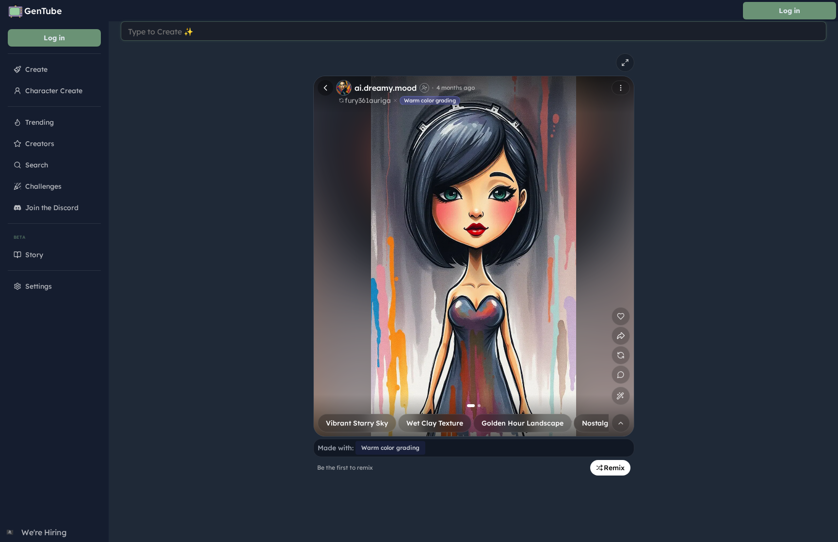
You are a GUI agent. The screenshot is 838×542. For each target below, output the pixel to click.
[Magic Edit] (620, 396)
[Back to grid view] (325, 88)
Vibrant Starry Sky (357, 423)
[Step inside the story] (621, 374)
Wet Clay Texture (434, 423)
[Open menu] (621, 88)
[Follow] (424, 88)
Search (36, 165)
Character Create (53, 90)
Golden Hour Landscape (523, 423)
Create (36, 69)
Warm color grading (430, 100)
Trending (39, 122)
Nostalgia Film (606, 423)
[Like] (621, 316)
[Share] (621, 336)
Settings (38, 286)
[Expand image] (625, 62)
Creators (39, 143)
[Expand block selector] (621, 423)
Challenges (43, 186)
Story (34, 254)
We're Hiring (36, 532)
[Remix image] (621, 355)
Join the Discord (52, 207)
